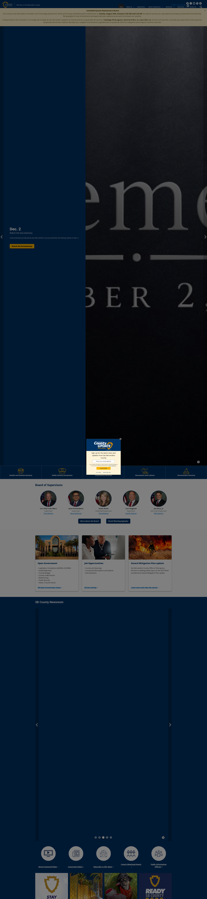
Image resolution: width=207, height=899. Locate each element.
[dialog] (103, 457)
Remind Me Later (107, 472)
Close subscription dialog (120, 439)
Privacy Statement (112, 465)
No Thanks (98, 472)
